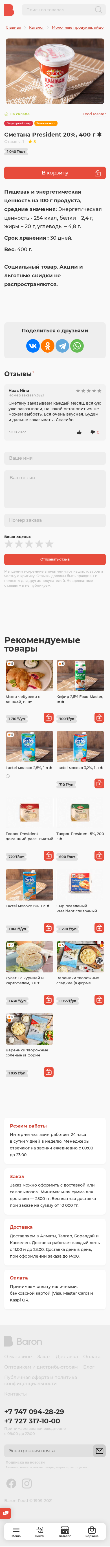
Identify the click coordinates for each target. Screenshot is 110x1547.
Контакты (15, 1394)
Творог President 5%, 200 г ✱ (80, 836)
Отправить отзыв (55, 559)
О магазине (18, 1356)
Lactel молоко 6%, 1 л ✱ (28, 906)
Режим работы (28, 1126)
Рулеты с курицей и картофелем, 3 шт (25, 980)
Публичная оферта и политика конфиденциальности (40, 1380)
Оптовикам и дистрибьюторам (41, 1367)
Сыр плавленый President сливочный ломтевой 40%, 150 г (76, 911)
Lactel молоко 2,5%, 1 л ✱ (29, 767)
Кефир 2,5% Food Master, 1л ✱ (79, 699)
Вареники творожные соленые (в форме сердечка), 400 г (27, 1055)
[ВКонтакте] (33, 346)
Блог (88, 1367)
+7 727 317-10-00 (32, 1421)
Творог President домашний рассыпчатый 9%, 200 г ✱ (29, 838)
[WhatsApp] (77, 346)
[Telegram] (62, 346)
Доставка (21, 1227)
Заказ (17, 1176)
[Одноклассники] (47, 346)
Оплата (19, 1278)
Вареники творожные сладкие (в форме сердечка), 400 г (77, 983)
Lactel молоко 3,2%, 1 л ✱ (79, 767)
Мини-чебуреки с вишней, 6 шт (23, 699)
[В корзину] (49, 718)
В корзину (55, 173)
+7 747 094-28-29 (34, 1412)
